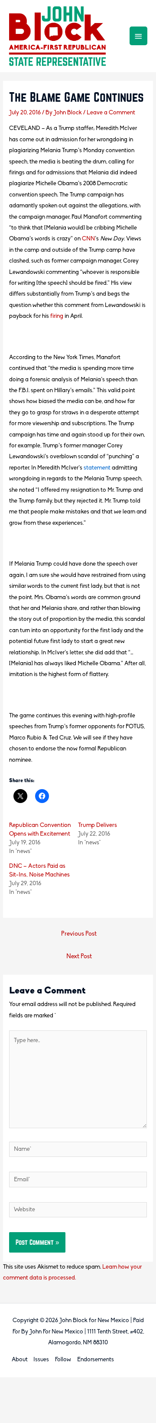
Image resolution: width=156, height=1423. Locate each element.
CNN (88, 239)
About (20, 1360)
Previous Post (79, 934)
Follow (63, 1360)
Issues (41, 1360)
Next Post (79, 956)
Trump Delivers (97, 825)
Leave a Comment (111, 113)
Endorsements (95, 1360)
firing (56, 316)
